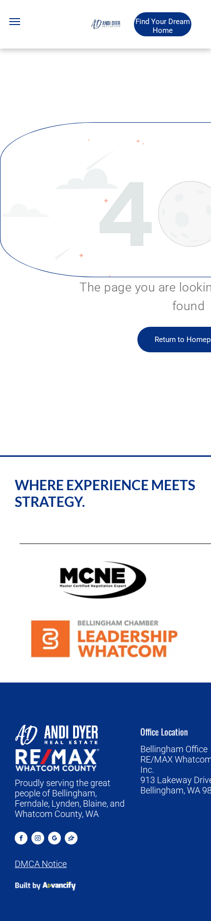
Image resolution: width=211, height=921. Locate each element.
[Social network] (71, 839)
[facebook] (21, 839)
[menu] (15, 21)
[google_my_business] (54, 839)
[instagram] (37, 839)
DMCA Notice (41, 864)
